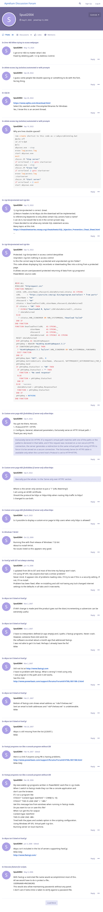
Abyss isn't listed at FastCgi (15, 598)
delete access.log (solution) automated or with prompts (27, 67)
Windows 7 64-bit (11, 532)
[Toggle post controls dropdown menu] (98, 59)
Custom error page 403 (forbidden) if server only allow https (28, 413)
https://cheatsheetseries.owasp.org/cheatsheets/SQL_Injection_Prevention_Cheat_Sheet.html (56, 229)
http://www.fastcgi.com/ (24, 855)
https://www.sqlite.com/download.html (31, 103)
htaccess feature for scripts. (15, 867)
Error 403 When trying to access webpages (21, 42)
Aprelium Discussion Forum (20, 3)
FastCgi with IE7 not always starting (19, 560)
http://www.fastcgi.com (37, 668)
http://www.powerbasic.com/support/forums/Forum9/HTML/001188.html (47, 760)
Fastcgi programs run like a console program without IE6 (27, 746)
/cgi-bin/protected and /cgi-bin (17, 200)
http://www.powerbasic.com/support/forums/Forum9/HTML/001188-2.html (48, 681)
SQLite (7, 93)
